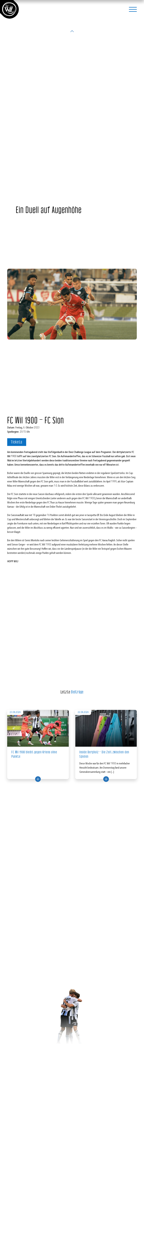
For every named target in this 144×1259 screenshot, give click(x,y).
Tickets (16, 442)
